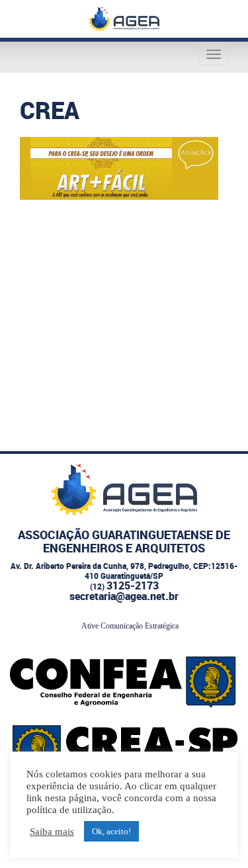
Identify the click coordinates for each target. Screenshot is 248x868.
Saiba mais (52, 831)
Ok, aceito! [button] (111, 831)
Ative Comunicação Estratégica (130, 625)
